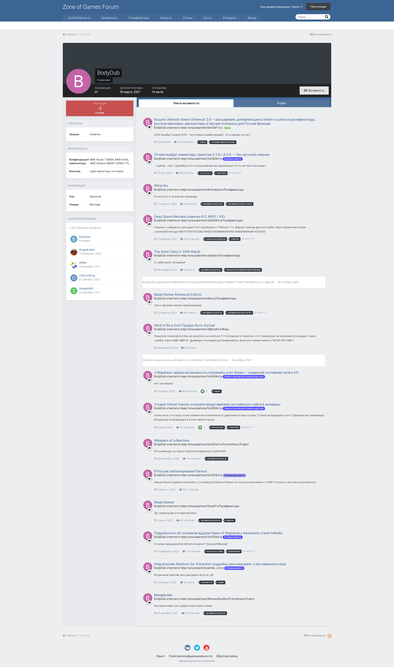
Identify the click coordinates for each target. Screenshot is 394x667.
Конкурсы (229, 17)
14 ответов (193, 458)
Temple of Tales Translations (241, 282)
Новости (166, 17)
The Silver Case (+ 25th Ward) (177, 252)
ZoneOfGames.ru (79, 17)
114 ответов (185, 141)
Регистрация (318, 6)
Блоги (208, 17)
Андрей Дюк (87, 249)
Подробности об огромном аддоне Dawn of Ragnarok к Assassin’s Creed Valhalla (218, 533)
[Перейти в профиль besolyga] (73, 239)
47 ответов (186, 520)
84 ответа (189, 312)
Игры (225, 329)
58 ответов (186, 172)
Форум (252, 17)
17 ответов (192, 551)
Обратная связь (227, 656)
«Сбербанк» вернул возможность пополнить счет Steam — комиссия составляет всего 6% (226, 372)
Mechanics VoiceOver (186, 282)
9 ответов (189, 203)
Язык (160, 656)
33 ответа (190, 347)
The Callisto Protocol (216, 360)
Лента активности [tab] (186, 103)
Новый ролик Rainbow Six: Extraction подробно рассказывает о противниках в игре (220, 564)
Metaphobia (163, 595)
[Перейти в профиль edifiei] (73, 264)
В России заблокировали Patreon (180, 471)
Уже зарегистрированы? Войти (280, 6)
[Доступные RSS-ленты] (329, 636)
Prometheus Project (211, 282)
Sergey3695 (86, 288)
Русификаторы (139, 17)
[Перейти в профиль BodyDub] (147, 122)
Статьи (187, 17)
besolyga (84, 236)
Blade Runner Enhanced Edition (178, 294)
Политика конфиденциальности (190, 656)
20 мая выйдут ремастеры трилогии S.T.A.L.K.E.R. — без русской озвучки (211, 154)
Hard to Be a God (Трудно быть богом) (184, 325)
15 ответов (191, 613)
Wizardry (161, 185)
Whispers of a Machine (187, 360)
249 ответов (191, 239)
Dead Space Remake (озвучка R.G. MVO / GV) (189, 216)
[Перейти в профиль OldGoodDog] (73, 277)
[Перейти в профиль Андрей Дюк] (73, 252)
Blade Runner (164, 502)
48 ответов (188, 391)
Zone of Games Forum (91, 6)
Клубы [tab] (281, 103)
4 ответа (189, 269)
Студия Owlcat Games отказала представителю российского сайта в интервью (217, 404)
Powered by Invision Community (197, 661)
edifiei (82, 262)
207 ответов (190, 489)
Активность (110, 17)
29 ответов (186, 427)
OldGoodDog (87, 275)
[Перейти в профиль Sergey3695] (73, 290)
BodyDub (148, 282)
